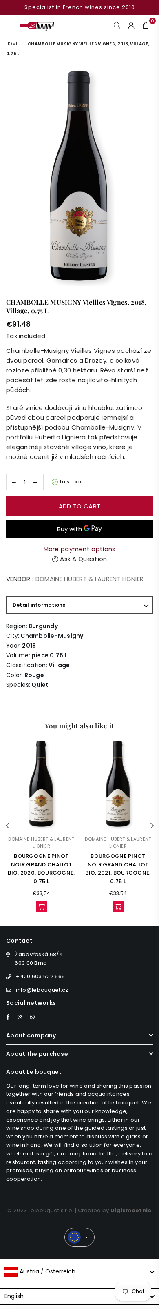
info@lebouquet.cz (42, 990)
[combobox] (79, 1272)
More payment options (80, 549)
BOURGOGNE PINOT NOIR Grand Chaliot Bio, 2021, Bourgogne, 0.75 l (117, 868)
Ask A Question (82, 558)
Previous (7, 826)
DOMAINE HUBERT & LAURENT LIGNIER (89, 578)
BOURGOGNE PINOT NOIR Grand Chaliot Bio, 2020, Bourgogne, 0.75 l (41, 868)
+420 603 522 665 (40, 976)
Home (12, 44)
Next (152, 826)
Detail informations (39, 604)
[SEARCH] (117, 25)
